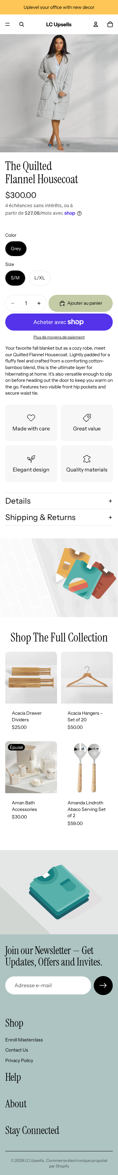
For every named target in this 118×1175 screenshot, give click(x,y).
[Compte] (95, 24)
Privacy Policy (19, 1060)
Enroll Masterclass (24, 1039)
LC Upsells (35, 1160)
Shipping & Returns (40, 517)
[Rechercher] (21, 24)
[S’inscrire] (103, 985)
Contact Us (16, 1050)
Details (17, 501)
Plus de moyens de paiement (59, 337)
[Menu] (7, 24)
